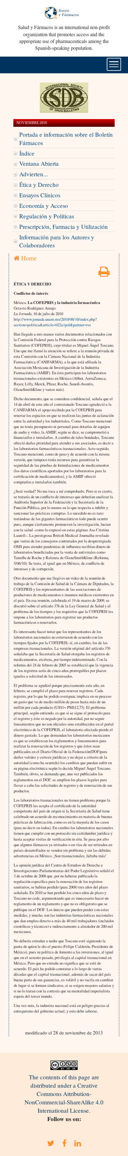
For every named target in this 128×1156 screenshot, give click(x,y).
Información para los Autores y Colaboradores (56, 241)
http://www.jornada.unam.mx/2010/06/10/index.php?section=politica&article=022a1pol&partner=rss (55, 322)
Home (28, 258)
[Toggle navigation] (114, 64)
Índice (26, 153)
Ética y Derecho (39, 184)
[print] (104, 273)
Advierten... (33, 174)
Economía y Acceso (43, 205)
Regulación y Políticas (46, 216)
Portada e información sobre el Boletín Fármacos (66, 139)
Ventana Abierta (39, 163)
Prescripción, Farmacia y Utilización (63, 226)
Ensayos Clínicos (39, 195)
